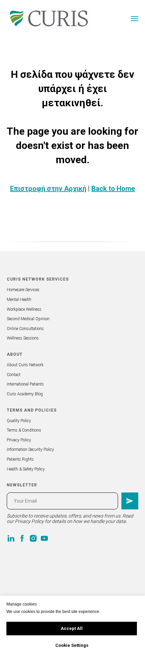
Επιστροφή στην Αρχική (48, 188)
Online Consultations (25, 328)
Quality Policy (19, 420)
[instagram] (33, 538)
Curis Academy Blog (25, 394)
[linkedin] (11, 538)
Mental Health (19, 299)
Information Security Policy (30, 449)
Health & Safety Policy (26, 469)
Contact (14, 374)
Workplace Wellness (24, 309)
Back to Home (113, 188)
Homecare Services (23, 289)
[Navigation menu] (134, 18)
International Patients (25, 384)
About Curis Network (25, 365)
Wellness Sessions (23, 338)
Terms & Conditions (24, 430)
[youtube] (44, 538)
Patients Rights (20, 459)
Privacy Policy (19, 440)
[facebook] (22, 538)
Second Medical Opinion (28, 318)
